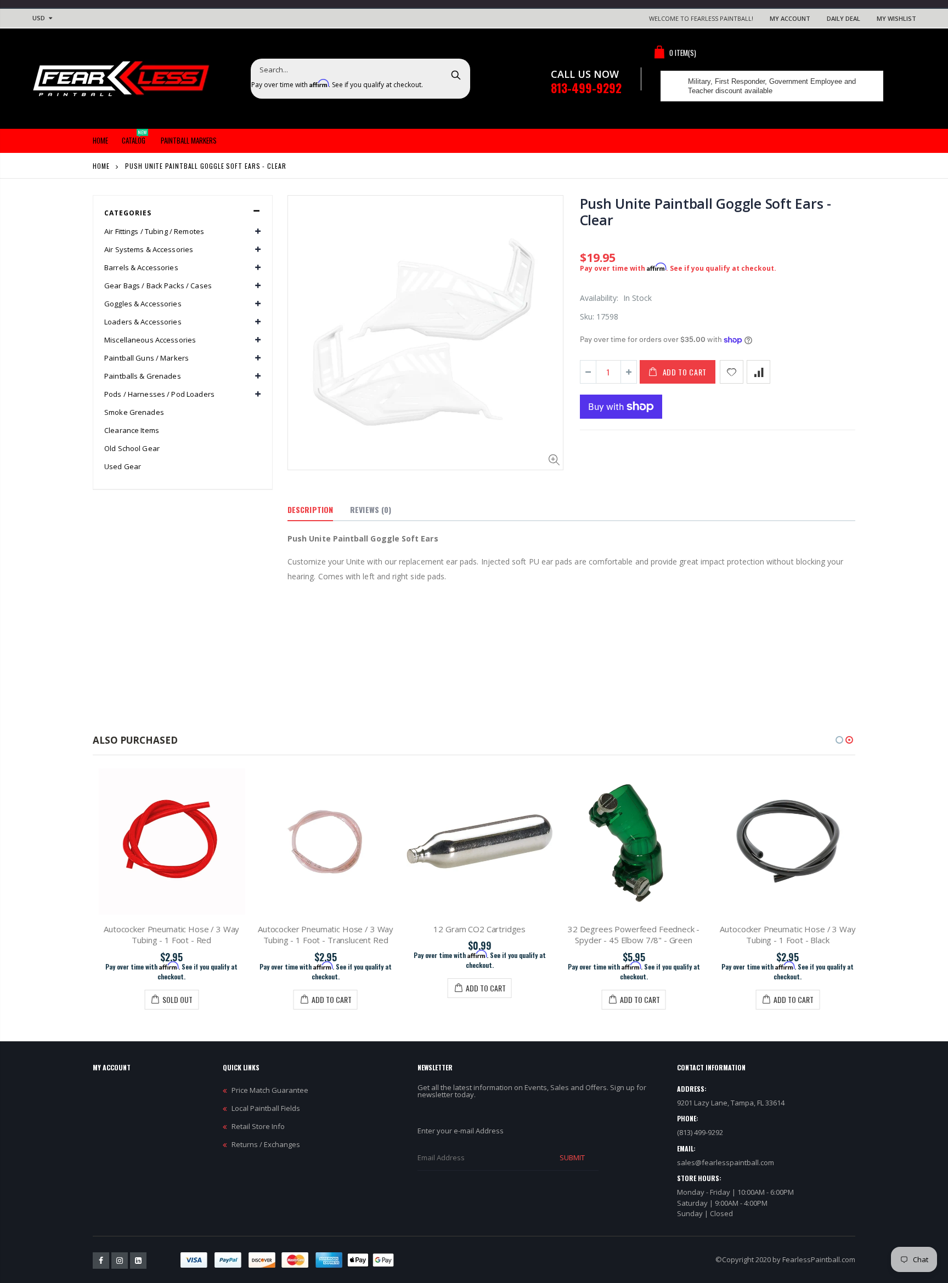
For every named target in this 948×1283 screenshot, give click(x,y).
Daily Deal (843, 18)
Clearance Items (131, 430)
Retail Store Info (258, 1126)
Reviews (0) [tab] (370, 509)
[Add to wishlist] (731, 372)
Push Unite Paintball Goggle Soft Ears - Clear (705, 211)
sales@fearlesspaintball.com (725, 1162)
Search (456, 74)
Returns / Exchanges (266, 1144)
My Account (790, 18)
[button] (839, 739)
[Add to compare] (758, 372)
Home (101, 165)
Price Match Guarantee (270, 1090)
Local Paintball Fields (266, 1108)
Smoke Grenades (134, 412)
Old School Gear (132, 448)
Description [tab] (310, 509)
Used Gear (122, 466)
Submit (572, 1157)
